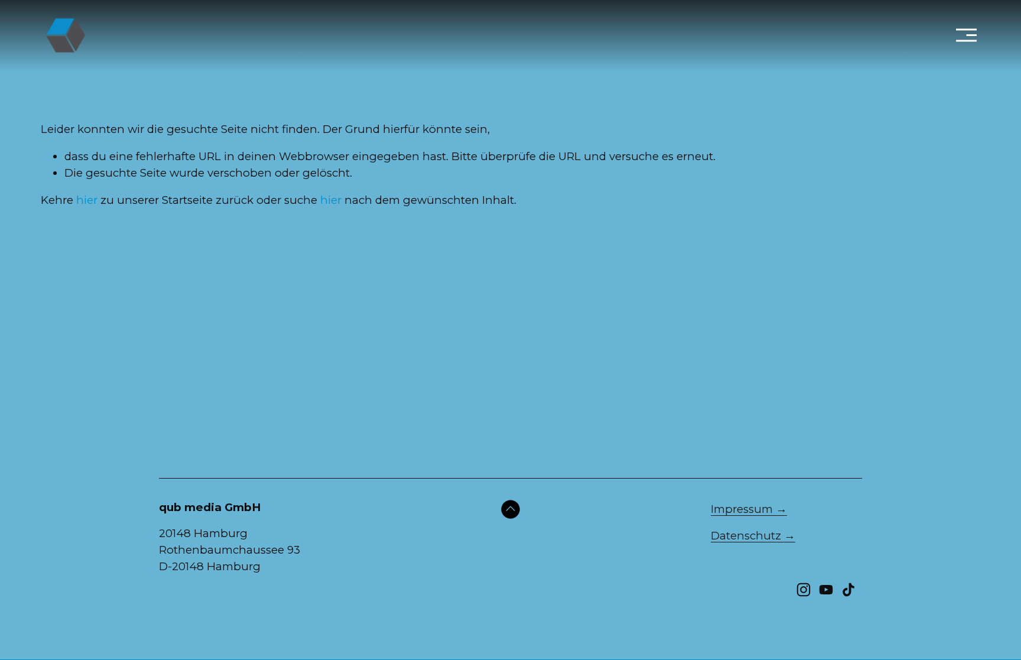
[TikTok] (848, 590)
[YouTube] (826, 590)
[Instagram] (803, 590)
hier (86, 200)
